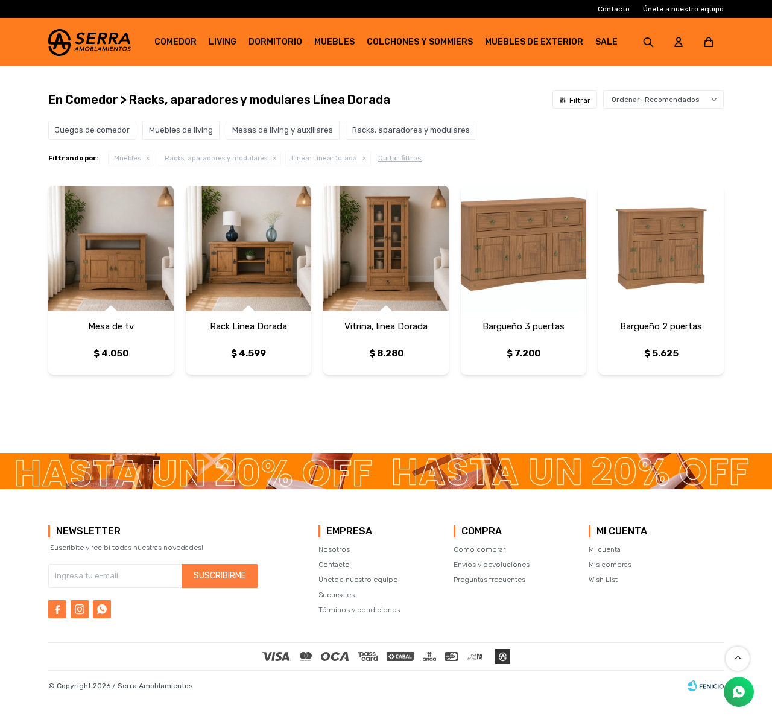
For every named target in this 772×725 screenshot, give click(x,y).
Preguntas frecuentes (489, 579)
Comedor (175, 42)
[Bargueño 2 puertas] (661, 248)
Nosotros (334, 549)
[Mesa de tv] (111, 248)
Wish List (603, 579)
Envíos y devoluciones (492, 564)
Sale (606, 42)
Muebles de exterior (534, 42)
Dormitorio (275, 42)
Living (222, 42)
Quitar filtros (400, 158)
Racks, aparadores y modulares (216, 158)
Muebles (334, 42)
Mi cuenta (605, 549)
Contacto (614, 9)
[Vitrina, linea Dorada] (386, 248)
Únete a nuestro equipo (683, 9)
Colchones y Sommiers (420, 42)
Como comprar (479, 549)
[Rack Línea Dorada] (248, 248)
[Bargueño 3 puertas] (523, 248)
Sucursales (336, 594)
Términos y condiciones (359, 610)
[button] (648, 42)
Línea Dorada (324, 158)
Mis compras (610, 564)
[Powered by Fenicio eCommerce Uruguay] (706, 686)
